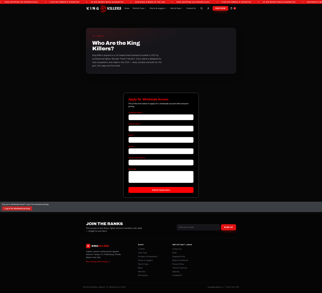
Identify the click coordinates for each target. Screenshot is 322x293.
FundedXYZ (177, 275)
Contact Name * (134, 124)
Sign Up (228, 227)
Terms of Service (179, 268)
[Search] (201, 8)
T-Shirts (141, 249)
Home (126, 8)
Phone (131, 146)
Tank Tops (142, 253)
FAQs (174, 253)
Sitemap (175, 271)
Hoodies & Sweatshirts (147, 256)
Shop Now (220, 8)
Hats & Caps (175, 8)
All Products (143, 275)
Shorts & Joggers (157, 8)
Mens (140, 268)
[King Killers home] (103, 8)
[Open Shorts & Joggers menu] (166, 8)
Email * (131, 135)
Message (132, 169)
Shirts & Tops (138, 8)
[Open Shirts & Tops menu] (145, 8)
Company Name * (135, 112)
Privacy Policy (178, 264)
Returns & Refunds (180, 260)
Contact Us (191, 8)
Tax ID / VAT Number (136, 158)
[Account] (208, 8)
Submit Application (161, 190)
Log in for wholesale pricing (17, 208)
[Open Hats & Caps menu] (182, 8)
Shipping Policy (178, 256)
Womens (142, 271)
